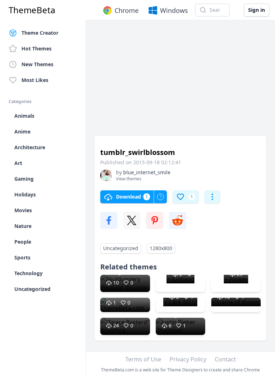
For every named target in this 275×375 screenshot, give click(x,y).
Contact (225, 359)
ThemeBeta (32, 10)
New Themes (37, 64)
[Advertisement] (180, 81)
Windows (174, 10)
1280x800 (161, 248)
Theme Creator (39, 32)
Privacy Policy (188, 359)
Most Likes (34, 80)
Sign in (256, 9)
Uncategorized (120, 248)
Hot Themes (36, 48)
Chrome (127, 10)
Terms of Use (143, 359)
